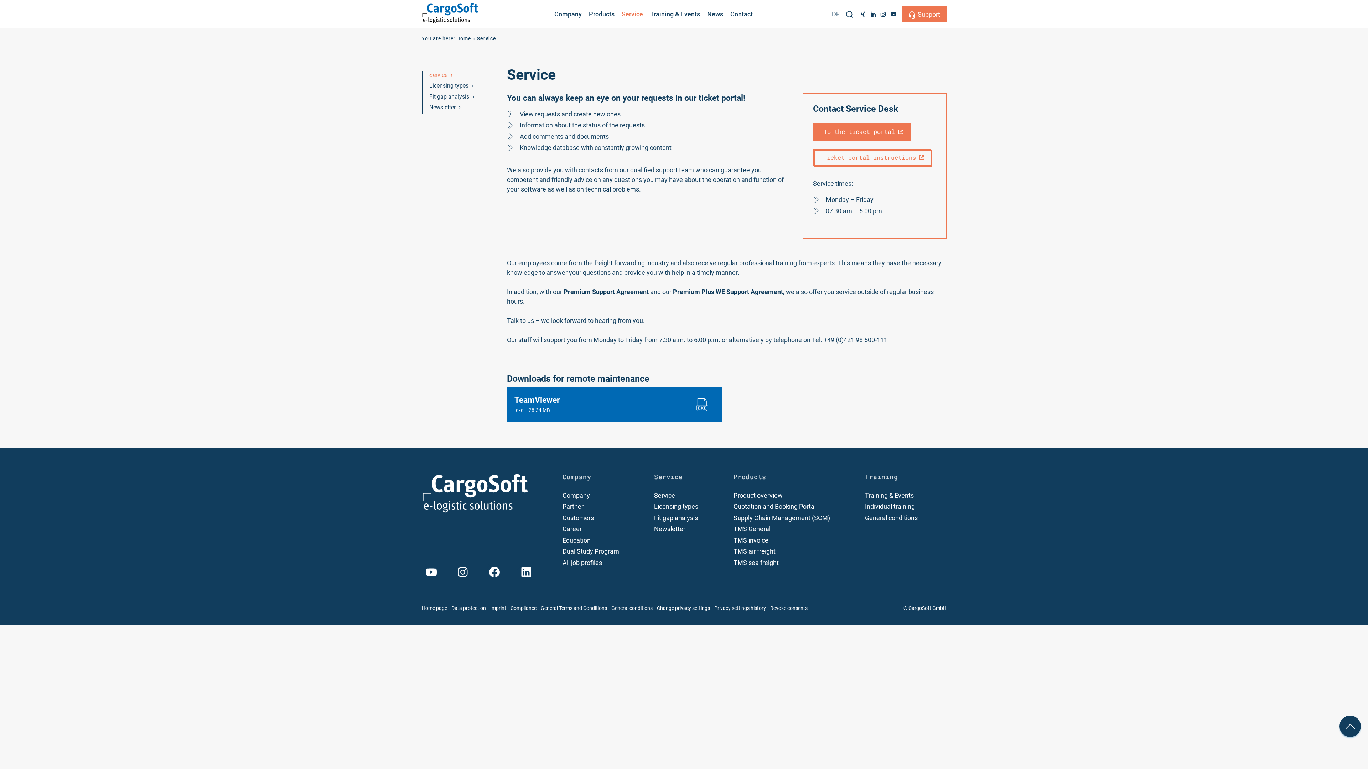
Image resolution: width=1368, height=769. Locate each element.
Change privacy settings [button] (683, 608)
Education (577, 540)
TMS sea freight (756, 562)
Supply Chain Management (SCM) (782, 518)
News (715, 14)
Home (463, 39)
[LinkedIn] (873, 14)
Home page (434, 608)
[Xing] (862, 14)
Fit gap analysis (449, 96)
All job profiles (582, 562)
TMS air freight (755, 551)
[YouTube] (893, 14)
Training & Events (675, 14)
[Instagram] (883, 14)
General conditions (891, 518)
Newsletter (442, 107)
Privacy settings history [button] (740, 608)
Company (568, 14)
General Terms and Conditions (574, 608)
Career (572, 529)
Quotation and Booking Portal (775, 506)
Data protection (468, 608)
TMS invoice (751, 540)
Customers (578, 518)
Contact (741, 14)
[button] (850, 14)
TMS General (752, 529)
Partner (573, 506)
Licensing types (448, 85)
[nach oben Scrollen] (1350, 726)
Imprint (498, 608)
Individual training (890, 506)
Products (602, 14)
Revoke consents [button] (789, 608)
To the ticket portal (859, 131)
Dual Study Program (591, 551)
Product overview (758, 495)
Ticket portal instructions (869, 157)
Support (929, 14)
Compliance (524, 608)
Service (632, 14)
